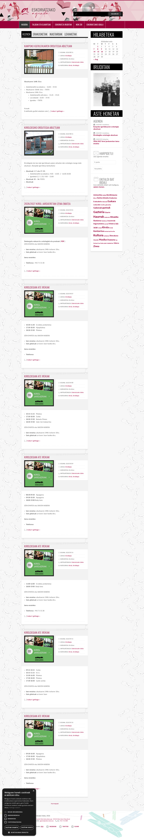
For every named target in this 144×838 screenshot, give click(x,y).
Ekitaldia (106, 198)
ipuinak (106, 224)
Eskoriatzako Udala (78, 62)
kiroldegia (76, 65)
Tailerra (116, 243)
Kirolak (111, 228)
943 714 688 (64, 821)
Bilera (94, 198)
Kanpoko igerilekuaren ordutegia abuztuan (48, 46)
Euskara (112, 201)
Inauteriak (111, 221)
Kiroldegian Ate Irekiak (37, 287)
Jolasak (100, 228)
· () (52, 819)
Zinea (96, 246)
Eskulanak (104, 201)
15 (98, 52)
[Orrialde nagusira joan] (38, 13)
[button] (19, 832)
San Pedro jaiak (102, 243)
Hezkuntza (107, 217)
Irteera (112, 224)
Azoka (104, 195)
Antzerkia (97, 195)
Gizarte (107, 212)
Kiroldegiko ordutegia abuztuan (42, 127)
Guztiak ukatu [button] (27, 827)
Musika (103, 240)
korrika (113, 231)
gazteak (106, 208)
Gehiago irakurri (14, 808)
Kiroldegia (68, 56)
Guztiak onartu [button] (12, 827)
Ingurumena (98, 224)
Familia (103, 205)
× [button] (33, 791)
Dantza (99, 198)
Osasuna (111, 240)
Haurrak (98, 216)
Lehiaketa (106, 236)
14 (94, 52)
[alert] (19, 812)
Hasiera (24, 24)
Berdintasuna (112, 195)
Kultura (98, 235)
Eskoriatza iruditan (63, 24)
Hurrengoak (54, 804)
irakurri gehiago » (57, 111)
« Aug (95, 59)
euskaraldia (96, 205)
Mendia (95, 240)
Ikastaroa (97, 221)
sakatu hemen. (99, 187)
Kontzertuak (107, 231)
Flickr (106, 8)
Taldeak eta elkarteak (41, 24)
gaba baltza (108, 205)
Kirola (70, 65)
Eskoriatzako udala (95, 24)
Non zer (79, 24)
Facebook (86, 8)
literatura (114, 236)
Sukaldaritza (110, 243)
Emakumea (113, 198)
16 (102, 52)
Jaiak (95, 228)
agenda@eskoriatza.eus (47, 821)
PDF (63, 241)
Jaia (116, 224)
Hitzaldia (114, 217)
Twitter (96, 8)
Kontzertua (98, 231)
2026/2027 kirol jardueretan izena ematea (47, 204)
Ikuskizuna (104, 221)
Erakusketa (97, 202)
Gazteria (98, 212)
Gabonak (97, 208)
